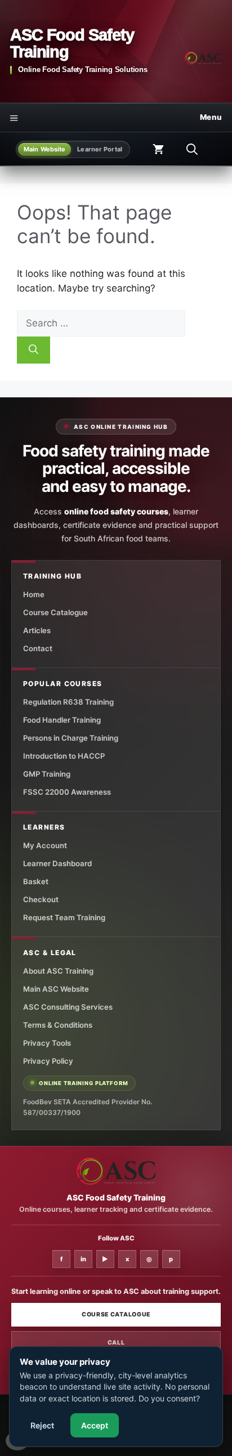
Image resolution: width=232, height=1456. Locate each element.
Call (116, 1342)
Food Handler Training (62, 719)
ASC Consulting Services (68, 1006)
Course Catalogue (55, 612)
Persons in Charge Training (70, 737)
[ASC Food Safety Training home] (116, 1171)
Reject (42, 1425)
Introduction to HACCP (64, 755)
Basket (35, 881)
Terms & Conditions (57, 1024)
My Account (45, 845)
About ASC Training (58, 970)
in (83, 1259)
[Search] (33, 350)
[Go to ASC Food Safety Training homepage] (203, 58)
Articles (37, 630)
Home (33, 594)
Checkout (41, 899)
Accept (94, 1425)
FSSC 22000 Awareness (67, 791)
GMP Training (46, 773)
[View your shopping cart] (158, 149)
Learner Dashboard (57, 863)
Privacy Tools (47, 1042)
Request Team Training (64, 917)
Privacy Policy (48, 1060)
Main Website (44, 149)
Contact (37, 648)
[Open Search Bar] (192, 149)
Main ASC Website (56, 988)
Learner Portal (99, 149)
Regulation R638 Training (68, 701)
